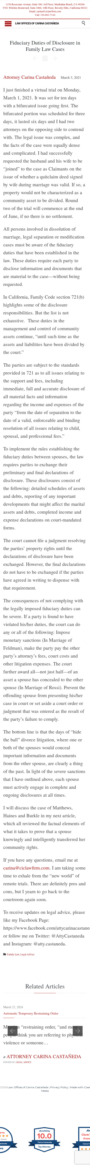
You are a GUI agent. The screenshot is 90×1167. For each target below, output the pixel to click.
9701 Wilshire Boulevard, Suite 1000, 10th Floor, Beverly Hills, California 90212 (45, 7)
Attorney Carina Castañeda (29, 77)
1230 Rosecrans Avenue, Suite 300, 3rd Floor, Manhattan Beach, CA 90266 (45, 4)
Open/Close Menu (8, 23)
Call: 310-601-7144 (45, 14)
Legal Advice (27, 954)
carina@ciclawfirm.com (26, 867)
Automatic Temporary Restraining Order (30, 1013)
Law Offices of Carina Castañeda (27, 1087)
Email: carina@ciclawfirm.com (45, 11)
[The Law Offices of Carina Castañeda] (48, 23)
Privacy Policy (59, 1087)
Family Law (13, 954)
